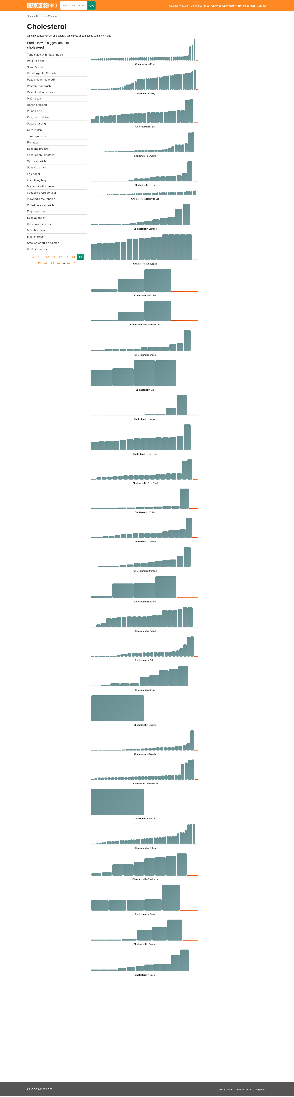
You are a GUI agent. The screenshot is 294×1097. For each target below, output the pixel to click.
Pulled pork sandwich (40, 205)
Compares (196, 5)
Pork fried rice (36, 60)
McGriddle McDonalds (41, 198)
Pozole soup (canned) (41, 79)
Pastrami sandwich (39, 86)
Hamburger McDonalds (41, 73)
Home (30, 16)
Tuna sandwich (36, 136)
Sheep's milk (35, 67)
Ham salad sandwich (40, 224)
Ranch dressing (37, 104)
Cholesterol (54, 16)
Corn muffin (34, 129)
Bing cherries (35, 236)
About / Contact (243, 1089)
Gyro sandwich (36, 161)
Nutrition (40, 16)
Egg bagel (33, 173)
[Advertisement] (113, 1031)
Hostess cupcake (38, 249)
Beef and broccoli (38, 148)
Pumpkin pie (35, 110)
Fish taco (33, 142)
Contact (261, 5)
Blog (206, 5)
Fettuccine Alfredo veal (41, 192)
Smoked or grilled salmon (43, 242)
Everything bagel (37, 180)
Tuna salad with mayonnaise (45, 54)
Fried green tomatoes (40, 154)
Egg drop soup (36, 211)
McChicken (34, 98)
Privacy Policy (225, 1089)
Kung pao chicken (38, 117)
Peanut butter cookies (41, 92)
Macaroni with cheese (41, 186)
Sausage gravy (36, 167)
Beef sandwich (36, 217)
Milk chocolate (36, 230)
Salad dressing (36, 123)
